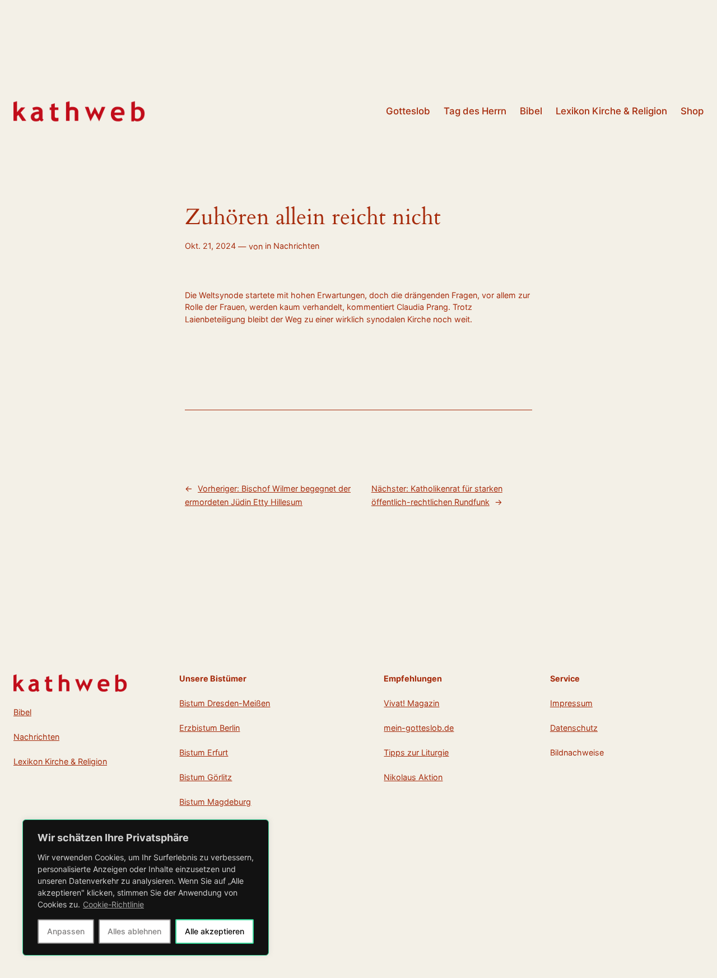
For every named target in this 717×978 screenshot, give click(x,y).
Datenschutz (574, 728)
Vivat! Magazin (411, 703)
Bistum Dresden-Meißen (224, 703)
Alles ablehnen (134, 931)
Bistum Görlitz (205, 777)
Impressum (571, 703)
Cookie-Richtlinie (113, 904)
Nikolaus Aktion (413, 777)
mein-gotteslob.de (419, 728)
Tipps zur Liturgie (416, 752)
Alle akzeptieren (214, 931)
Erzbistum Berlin (209, 728)
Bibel (22, 712)
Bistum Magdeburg (215, 801)
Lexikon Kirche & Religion (60, 761)
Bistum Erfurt (203, 752)
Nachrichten (296, 246)
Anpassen (66, 931)
